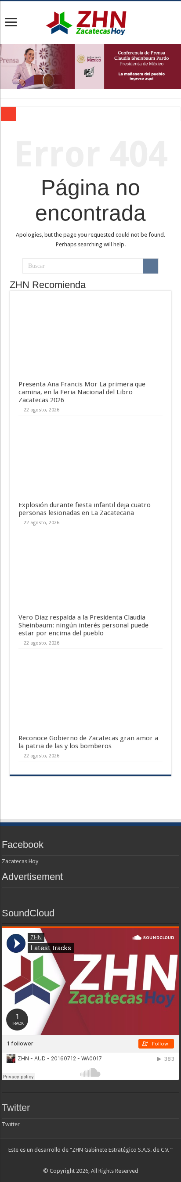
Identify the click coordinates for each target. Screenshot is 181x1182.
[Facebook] (74, 1160)
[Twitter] (82, 1160)
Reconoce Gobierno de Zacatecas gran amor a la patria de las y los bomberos (88, 742)
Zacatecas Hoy (20, 861)
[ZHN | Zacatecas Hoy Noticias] (90, 21)
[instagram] (115, 1160)
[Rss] (65, 1160)
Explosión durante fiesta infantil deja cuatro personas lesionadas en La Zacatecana (84, 509)
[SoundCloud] (107, 1160)
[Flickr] (90, 1160)
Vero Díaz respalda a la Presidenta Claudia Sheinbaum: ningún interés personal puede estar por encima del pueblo (83, 625)
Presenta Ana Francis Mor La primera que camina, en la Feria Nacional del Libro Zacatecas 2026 (81, 392)
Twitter (16, 1107)
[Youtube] (99, 1160)
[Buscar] (150, 266)
